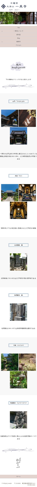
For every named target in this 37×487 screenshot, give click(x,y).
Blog (18, 38)
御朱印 (18, 41)
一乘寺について (18, 31)
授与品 (18, 34)
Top (18, 27)
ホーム (18, 476)
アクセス (18, 45)
